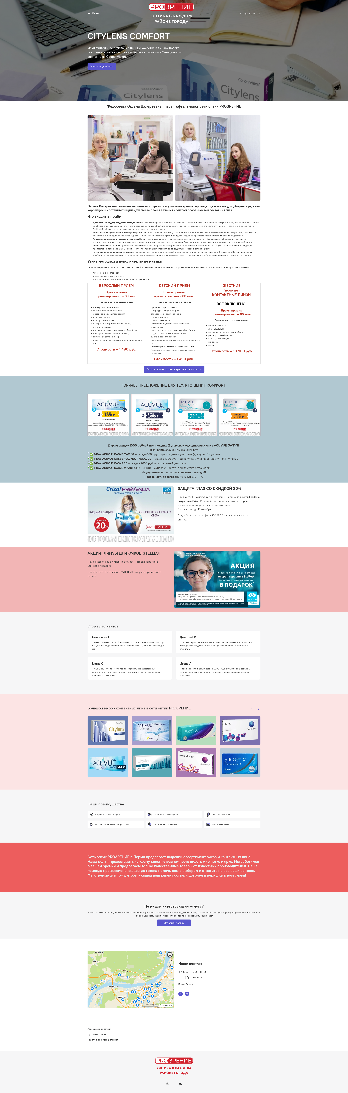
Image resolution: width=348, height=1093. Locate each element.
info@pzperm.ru (191, 977)
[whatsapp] (168, 1084)
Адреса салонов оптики (99, 1028)
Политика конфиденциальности (103, 1039)
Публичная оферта (97, 1034)
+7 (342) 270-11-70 (251, 13)
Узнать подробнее (101, 66)
